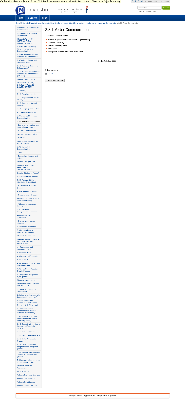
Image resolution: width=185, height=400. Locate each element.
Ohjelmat (32, 18)
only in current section (147, 11)
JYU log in (165, 1)
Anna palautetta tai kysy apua (106, 396)
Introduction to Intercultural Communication (101, 23)
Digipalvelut (88, 396)
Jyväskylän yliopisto (75, 396)
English (134, 1)
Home (20, 18)
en (83, 23)
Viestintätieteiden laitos (72, 23)
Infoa (44, 18)
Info (94, 396)
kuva (51, 74)
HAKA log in (152, 1)
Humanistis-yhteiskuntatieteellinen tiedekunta (45, 23)
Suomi (140, 1)
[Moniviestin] (52, 14)
